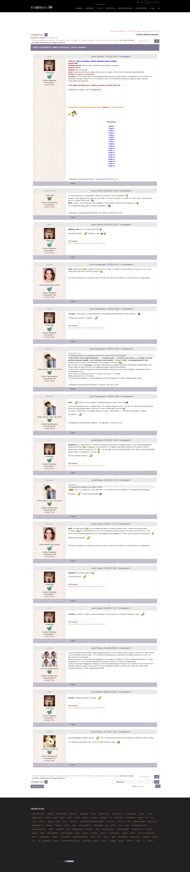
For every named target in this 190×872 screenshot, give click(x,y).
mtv (111, 818)
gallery (62, 818)
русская (121, 841)
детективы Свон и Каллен (71, 841)
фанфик (125, 833)
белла (57, 821)
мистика (155, 837)
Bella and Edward (53, 833)
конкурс (66, 825)
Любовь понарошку (39, 829)
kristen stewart (131, 814)
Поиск (152, 31)
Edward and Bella (123, 829)
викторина (86, 841)
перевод (49, 825)
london (64, 821)
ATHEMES (60, 861)
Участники (131, 31)
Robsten (150, 814)
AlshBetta (112, 841)
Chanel (92, 837)
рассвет (85, 818)
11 (131, 568)
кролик (49, 732)
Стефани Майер (61, 814)
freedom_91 (53, 38)
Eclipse (55, 818)
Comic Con (121, 821)
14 (131, 692)
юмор (74, 825)
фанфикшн (46, 841)
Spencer (150, 841)
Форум (34, 40)
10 (131, 524)
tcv (47, 38)
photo (70, 818)
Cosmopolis (149, 829)
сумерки (50, 814)
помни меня (119, 818)
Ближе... (133, 833)
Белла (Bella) (122, 837)
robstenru (130, 841)
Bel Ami (93, 814)
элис (68, 829)
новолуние (74, 821)
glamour (42, 821)
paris (120, 825)
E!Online (77, 818)
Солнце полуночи (108, 829)
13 (131, 648)
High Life (95, 841)
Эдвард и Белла (78, 829)
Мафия (113, 837)
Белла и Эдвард (66, 833)
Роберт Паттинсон (38, 814)
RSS (157, 31)
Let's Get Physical (137, 829)
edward (47, 818)
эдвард (50, 821)
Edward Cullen (152, 821)
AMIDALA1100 (49, 191)
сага (99, 837)
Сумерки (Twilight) (139, 821)
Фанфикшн (42, 40)
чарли (127, 825)
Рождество (60, 829)
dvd (152, 818)
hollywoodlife (98, 825)
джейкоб (85, 833)
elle (146, 818)
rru (144, 841)
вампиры (94, 833)
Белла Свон (73, 814)
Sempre (105, 837)
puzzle (77, 833)
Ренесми (94, 818)
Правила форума (142, 31)
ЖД (106, 825)
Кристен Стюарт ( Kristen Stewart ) (91, 821)
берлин (54, 837)
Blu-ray (34, 821)
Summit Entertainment (80, 837)
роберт (51, 829)
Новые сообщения (119, 31)
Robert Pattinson (117, 814)
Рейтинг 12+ (76, 40)
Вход (141, 2)
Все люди (89, 829)
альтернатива (114, 833)
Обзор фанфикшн (85, 825)
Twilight (140, 818)
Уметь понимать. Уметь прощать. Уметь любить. (86, 243)
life (39, 841)
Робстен (142, 814)
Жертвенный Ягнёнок (139, 825)
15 (131, 732)
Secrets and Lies (135, 837)
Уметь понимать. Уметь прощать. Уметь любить (101, 40)
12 (131, 608)
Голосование (110, 821)
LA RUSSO (104, 841)
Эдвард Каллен (37, 818)
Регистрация (154, 2)
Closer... (34, 837)
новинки (146, 837)
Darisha (49, 648)
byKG (49, 56)
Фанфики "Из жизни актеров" (59, 40)
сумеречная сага (38, 825)
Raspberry (49, 349)
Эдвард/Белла (44, 837)
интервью (103, 818)
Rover (33, 841)
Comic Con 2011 (65, 837)
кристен (113, 825)
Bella (128, 821)
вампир (34, 833)
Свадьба (58, 825)
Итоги (138, 841)
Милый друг (84, 814)
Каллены (103, 833)
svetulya (49, 264)
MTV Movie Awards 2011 (146, 833)
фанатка (56, 841)
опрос (97, 829)
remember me (130, 818)
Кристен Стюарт (104, 814)
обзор (42, 833)
